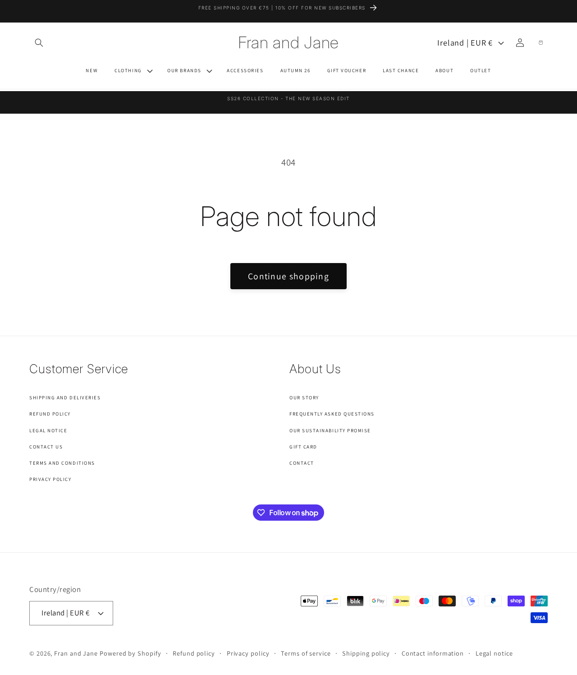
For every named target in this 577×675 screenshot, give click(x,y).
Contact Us (46, 447)
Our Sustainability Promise (330, 430)
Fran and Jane (76, 653)
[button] (38, 42)
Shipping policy (366, 653)
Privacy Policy (50, 479)
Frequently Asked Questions (332, 414)
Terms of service (306, 653)
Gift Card (303, 447)
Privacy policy (248, 653)
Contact (301, 463)
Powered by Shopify (130, 653)
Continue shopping (288, 276)
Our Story (304, 397)
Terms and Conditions (62, 463)
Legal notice (494, 653)
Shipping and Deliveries (65, 397)
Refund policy (194, 653)
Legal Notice (48, 430)
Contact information (433, 653)
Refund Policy (50, 414)
